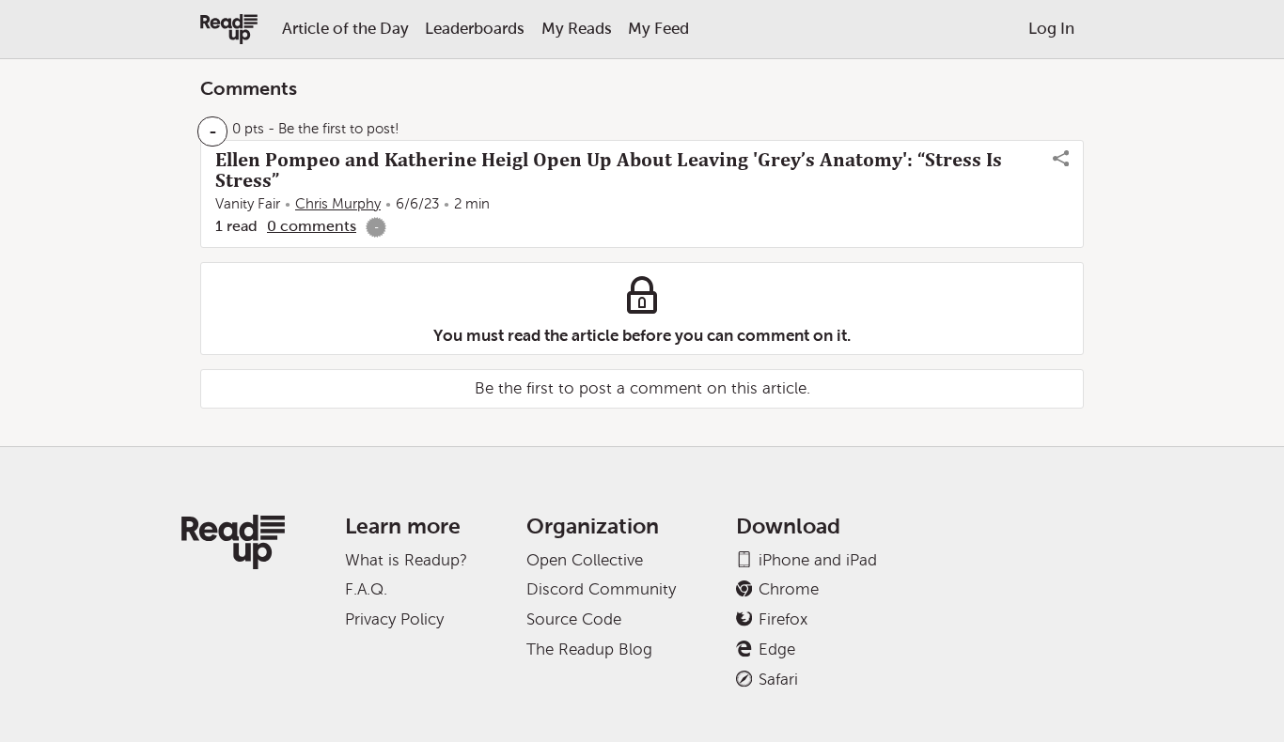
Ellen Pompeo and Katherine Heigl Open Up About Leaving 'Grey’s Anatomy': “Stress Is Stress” (608, 170)
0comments (311, 226)
